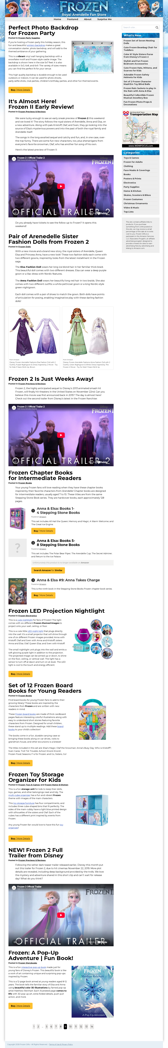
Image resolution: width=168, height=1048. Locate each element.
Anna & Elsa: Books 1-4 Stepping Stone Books (58, 510)
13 (86, 1026)
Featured (72, 19)
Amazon (16, 359)
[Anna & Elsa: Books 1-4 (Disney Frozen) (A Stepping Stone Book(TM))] (17, 518)
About (87, 19)
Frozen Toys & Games (29, 785)
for (48, 570)
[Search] (157, 27)
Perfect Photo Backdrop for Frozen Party (43, 30)
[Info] (57, 309)
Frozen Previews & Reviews (32, 112)
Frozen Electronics (27, 616)
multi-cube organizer (19, 795)
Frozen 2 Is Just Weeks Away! (50, 379)
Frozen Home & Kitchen (56, 785)
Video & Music (131, 207)
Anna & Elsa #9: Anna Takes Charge (68, 580)
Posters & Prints (132, 178)
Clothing (128, 166)
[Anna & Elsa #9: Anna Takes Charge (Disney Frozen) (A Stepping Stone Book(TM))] (17, 591)
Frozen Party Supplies (29, 38)
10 (70, 1026)
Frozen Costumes (133, 199)
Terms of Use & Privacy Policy (61, 1044)
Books (127, 174)
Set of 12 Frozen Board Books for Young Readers (44, 688)
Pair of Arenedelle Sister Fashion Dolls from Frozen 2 (48, 239)
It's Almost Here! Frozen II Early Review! (41, 104)
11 (76, 1026)
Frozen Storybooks (27, 963)
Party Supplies (131, 187)
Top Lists (128, 212)
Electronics (130, 183)
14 (92, 1026)
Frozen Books (25, 483)
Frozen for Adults (133, 162)
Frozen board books (25, 714)
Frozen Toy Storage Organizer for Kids (36, 777)
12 (81, 1026)
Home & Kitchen (132, 191)
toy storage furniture (23, 803)
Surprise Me (104, 19)
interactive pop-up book (33, 967)
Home (57, 19)
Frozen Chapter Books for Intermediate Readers (44, 475)
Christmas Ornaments (136, 203)
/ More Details (20, 90)
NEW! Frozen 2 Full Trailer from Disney (35, 853)
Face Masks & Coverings (137, 170)
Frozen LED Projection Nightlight (56, 611)
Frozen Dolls (24, 247)
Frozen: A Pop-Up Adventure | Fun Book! (40, 955)
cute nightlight (25, 620)
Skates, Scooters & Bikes (137, 195)
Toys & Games (131, 158)
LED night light (35, 631)
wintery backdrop (36, 45)
